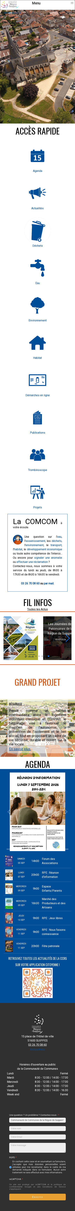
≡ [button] (72, 3)
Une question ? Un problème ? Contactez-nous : (34, 1115)
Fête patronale (50, 946)
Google (27, 1187)
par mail (49, 583)
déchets (57, 541)
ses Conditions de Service (51, 1187)
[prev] (9, 812)
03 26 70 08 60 (30, 583)
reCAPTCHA (16, 1179)
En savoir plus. (20, 749)
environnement (35, 545)
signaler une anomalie (48, 557)
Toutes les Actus (37, 609)
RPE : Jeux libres (52, 918)
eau (59, 536)
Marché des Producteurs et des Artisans (53, 903)
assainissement (35, 541)
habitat (18, 549)
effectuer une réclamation (32, 562)
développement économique (44, 549)
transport (56, 545)
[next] (66, 812)
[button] (26, 656)
